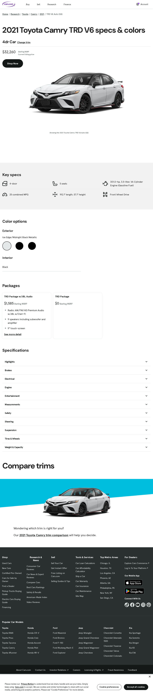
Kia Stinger (134, 642)
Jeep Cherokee (85, 652)
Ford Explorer (59, 652)
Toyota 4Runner (9, 652)
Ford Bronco (59, 638)
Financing (6, 607)
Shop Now (12, 63)
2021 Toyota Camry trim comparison (43, 535)
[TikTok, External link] (127, 605)
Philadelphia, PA (107, 588)
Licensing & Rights (92, 670)
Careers (76, 670)
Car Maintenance (83, 591)
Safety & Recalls (34, 592)
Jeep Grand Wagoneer (88, 647)
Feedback (132, 670)
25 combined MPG (19, 194)
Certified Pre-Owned (12, 573)
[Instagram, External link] (143, 605)
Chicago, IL (105, 563)
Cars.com (19, 687)
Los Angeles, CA (107, 573)
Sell (38, 4)
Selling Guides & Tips (60, 581)
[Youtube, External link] (138, 605)
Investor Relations (58, 670)
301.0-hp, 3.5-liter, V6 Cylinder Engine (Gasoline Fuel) (126, 183)
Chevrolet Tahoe (111, 651)
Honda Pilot (32, 647)
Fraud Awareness (116, 670)
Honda (30, 628)
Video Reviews (33, 602)
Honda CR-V (33, 633)
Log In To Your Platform (135, 568)
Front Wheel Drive (119, 194)
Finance (67, 4)
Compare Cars (33, 582)
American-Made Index (37, 597)
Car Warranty (82, 581)
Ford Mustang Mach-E (63, 647)
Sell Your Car (57, 563)
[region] (76, 684)
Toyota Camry (8, 647)
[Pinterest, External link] (149, 605)
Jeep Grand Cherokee (88, 638)
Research (52, 4)
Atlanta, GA (105, 583)
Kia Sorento (134, 638)
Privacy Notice (27, 684)
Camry (34, 14)
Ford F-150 (58, 642)
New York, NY (106, 593)
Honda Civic (32, 638)
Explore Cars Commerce (136, 563)
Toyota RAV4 (7, 633)
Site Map (80, 596)
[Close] (149, 676)
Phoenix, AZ (105, 578)
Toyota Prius (7, 638)
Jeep (80, 628)
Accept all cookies (136, 687)
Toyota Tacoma (9, 642)
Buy (27, 4)
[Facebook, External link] (132, 605)
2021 (42, 14)
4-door (13, 183)
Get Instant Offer (59, 568)
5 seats (63, 183)
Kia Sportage (135, 633)
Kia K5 (132, 647)
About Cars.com (23, 670)
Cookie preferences (109, 687)
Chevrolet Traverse (112, 646)
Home (5, 14)
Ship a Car (80, 576)
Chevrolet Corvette (113, 633)
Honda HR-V (33, 652)
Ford (55, 628)
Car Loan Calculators (85, 563)
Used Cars (7, 563)
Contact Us (40, 670)
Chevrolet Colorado (113, 656)
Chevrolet (108, 628)
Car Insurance (82, 586)
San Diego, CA (106, 597)
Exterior (7, 231)
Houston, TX (105, 568)
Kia (130, 628)
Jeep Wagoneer (85, 642)
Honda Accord (33, 642)
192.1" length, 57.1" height (73, 194)
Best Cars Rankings (35, 587)
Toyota (25, 14)
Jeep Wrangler (85, 633)
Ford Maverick (59, 633)
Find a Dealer (8, 586)
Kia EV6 (132, 652)
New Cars (6, 568)
